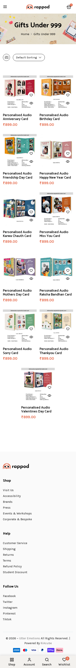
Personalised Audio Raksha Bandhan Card (56, 293)
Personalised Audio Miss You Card (54, 234)
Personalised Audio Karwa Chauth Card (17, 234)
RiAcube (46, 643)
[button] (69, 7)
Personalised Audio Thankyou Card (54, 351)
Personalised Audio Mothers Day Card (17, 293)
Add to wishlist (31, 95)
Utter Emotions (29, 638)
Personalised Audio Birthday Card (54, 117)
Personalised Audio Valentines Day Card (36, 410)
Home (25, 34)
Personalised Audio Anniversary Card (17, 117)
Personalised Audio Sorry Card (17, 351)
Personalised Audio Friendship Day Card (17, 176)
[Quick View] (31, 103)
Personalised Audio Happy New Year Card (55, 176)
